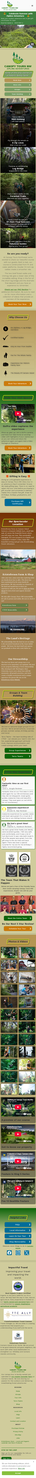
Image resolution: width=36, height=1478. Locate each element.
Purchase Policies (18, 1428)
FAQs (17, 1225)
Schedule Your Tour (17, 929)
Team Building (17, 94)
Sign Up (6, 1458)
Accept (18, 1473)
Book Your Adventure (17, 383)
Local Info (18, 1411)
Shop (18, 1404)
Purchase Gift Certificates (17, 502)
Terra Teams (17, 756)
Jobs (18, 1438)
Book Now (17, 80)
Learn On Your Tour (17, 1236)
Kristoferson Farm (9, 605)
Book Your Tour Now (17, 304)
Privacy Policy (18, 1431)
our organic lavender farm (21, 1377)
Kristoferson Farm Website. (10, 680)
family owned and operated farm (17, 1302)
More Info (17, 85)
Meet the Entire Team (17, 918)
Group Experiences (17, 750)
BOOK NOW (18, 23)
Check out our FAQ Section (16, 289)
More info (21, 1468)
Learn (18, 1418)
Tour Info (18, 1397)
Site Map (18, 1435)
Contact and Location (18, 1421)
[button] (32, 6)
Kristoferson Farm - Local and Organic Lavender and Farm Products (15, 1442)
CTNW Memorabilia (9, 610)
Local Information (17, 1230)
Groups (17, 89)
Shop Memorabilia (17, 1242)
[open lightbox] (9, 953)
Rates (18, 1391)
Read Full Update (6, 23)
